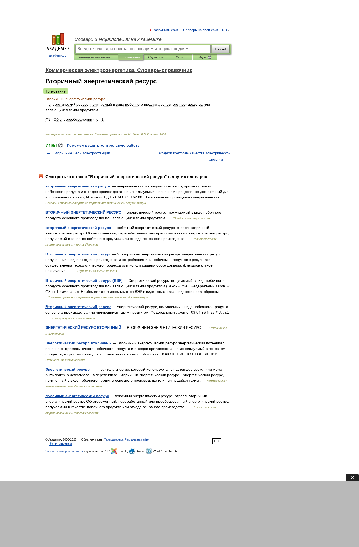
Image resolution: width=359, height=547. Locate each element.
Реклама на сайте (137, 439)
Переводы (156, 57)
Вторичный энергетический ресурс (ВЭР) (84, 280)
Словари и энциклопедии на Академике (118, 39)
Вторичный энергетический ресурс (78, 254)
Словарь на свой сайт (200, 30)
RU (224, 30)
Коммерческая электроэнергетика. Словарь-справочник (96, 57)
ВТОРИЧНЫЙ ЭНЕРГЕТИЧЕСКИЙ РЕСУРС (83, 212)
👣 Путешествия (60, 443)
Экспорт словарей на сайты (64, 451)
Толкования (131, 57)
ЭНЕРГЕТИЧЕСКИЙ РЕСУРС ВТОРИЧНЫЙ (83, 327)
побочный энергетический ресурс (77, 396)
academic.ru (58, 55)
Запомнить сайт (165, 30)
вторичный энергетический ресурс (78, 186)
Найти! (220, 49)
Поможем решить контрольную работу (103, 145)
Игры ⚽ (204, 57)
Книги (180, 57)
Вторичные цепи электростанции (81, 153)
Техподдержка (113, 439)
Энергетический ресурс (67, 369)
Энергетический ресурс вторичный (78, 343)
